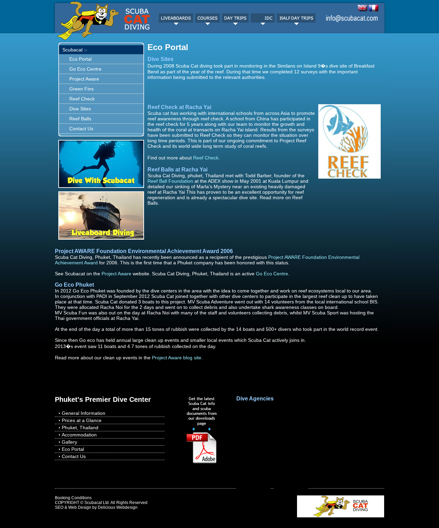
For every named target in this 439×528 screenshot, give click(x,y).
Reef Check (82, 98)
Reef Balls (80, 118)
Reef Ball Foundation (170, 181)
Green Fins (81, 89)
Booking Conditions (73, 497)
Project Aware (84, 79)
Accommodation (79, 434)
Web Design (79, 507)
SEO (59, 507)
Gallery (69, 442)
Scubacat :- (74, 49)
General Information (83, 413)
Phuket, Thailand (80, 427)
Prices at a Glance (82, 420)
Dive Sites (80, 108)
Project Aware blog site (176, 357)
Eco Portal (80, 59)
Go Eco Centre (85, 69)
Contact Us (81, 128)
